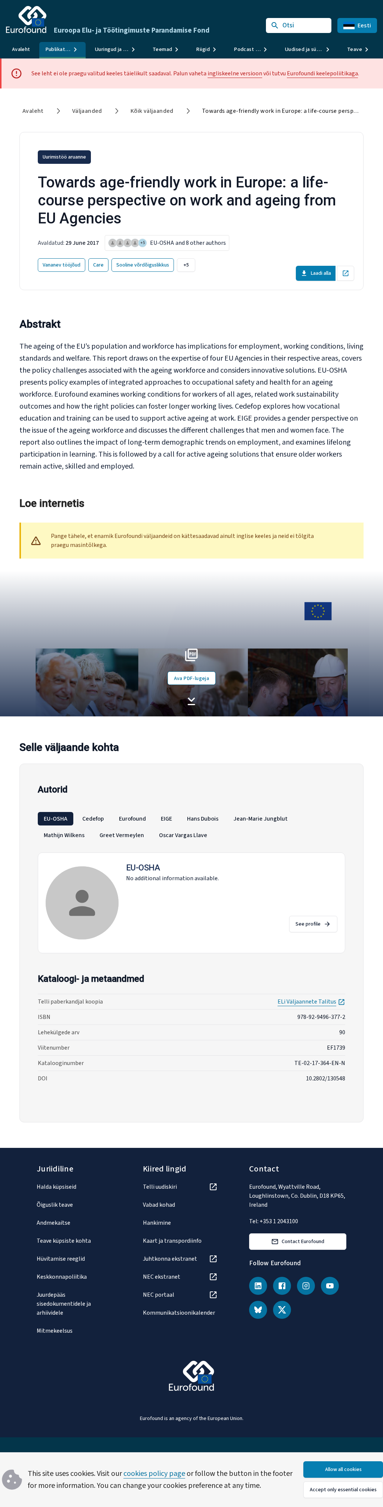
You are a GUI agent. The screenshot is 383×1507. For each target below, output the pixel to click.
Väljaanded (87, 111)
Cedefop (93, 819)
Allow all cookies (343, 1469)
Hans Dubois (202, 819)
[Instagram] (306, 1286)
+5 (186, 265)
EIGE (166, 819)
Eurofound (132, 819)
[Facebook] (282, 1286)
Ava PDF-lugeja (191, 678)
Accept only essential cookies (343, 1490)
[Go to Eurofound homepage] (26, 19)
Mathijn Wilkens (64, 835)
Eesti (364, 25)
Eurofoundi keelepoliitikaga (322, 73)
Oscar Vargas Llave (183, 835)
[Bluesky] (258, 1310)
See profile (308, 924)
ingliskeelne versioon (235, 73)
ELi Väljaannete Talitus (311, 1002)
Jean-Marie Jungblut (260, 819)
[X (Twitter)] (282, 1310)
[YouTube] (330, 1286)
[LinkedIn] (258, 1286)
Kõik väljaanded (152, 111)
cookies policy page (154, 1473)
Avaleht (21, 49)
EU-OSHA (55, 819)
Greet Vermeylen (121, 835)
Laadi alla (321, 273)
